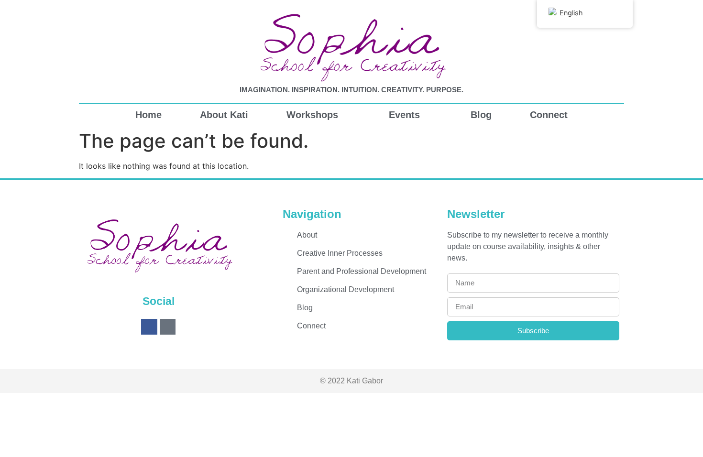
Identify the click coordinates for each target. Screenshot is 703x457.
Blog (481, 114)
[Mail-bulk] (168, 327)
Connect (549, 114)
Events (404, 114)
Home (148, 114)
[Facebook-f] (149, 327)
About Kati (224, 114)
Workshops (312, 114)
